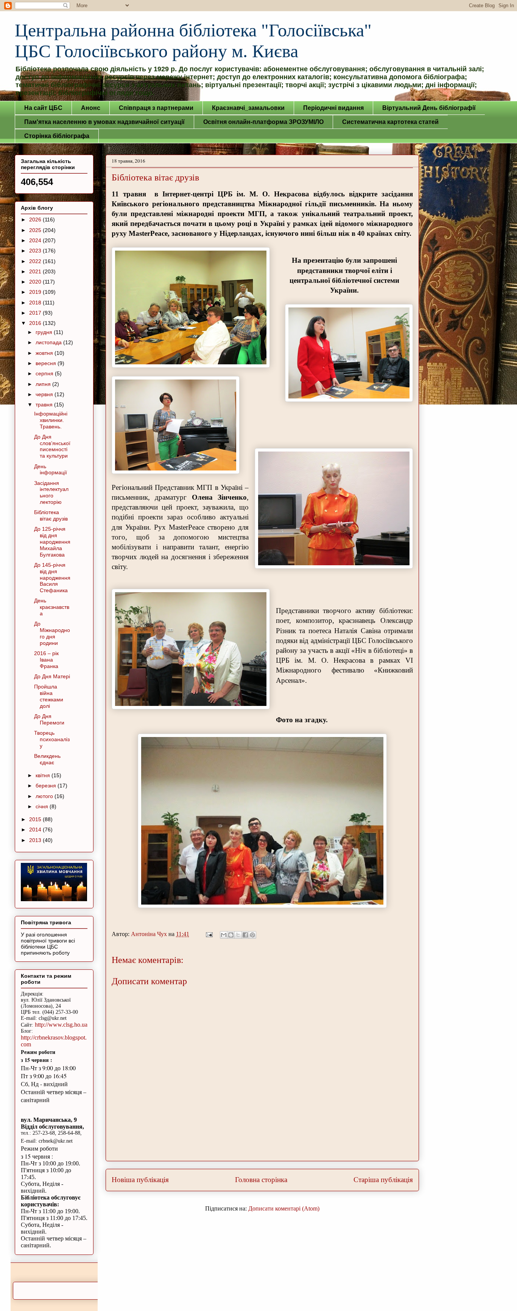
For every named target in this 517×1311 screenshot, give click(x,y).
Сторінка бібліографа (56, 136)
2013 (36, 840)
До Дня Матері (52, 676)
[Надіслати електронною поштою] (223, 935)
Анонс (90, 108)
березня (47, 786)
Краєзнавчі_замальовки (248, 108)
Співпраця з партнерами (156, 108)
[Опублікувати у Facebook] (245, 935)
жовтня (45, 353)
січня (43, 806)
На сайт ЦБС (43, 108)
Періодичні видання (333, 108)
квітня (43, 775)
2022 (36, 261)
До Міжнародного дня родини (52, 633)
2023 (36, 251)
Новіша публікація (140, 1180)
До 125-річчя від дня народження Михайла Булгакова (52, 541)
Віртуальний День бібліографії (429, 108)
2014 (36, 829)
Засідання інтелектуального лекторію (51, 492)
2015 (36, 819)
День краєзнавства (51, 606)
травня (45, 404)
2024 (36, 240)
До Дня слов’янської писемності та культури (52, 446)
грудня (45, 332)
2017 (36, 313)
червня (45, 394)
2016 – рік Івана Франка (46, 659)
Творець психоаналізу (52, 739)
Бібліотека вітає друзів (51, 515)
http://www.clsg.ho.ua (61, 1024)
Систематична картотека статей (390, 122)
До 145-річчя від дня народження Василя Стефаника (52, 577)
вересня (47, 363)
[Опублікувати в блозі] (231, 935)
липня (44, 384)
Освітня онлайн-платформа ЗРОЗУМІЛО (263, 122)
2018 (36, 303)
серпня (45, 373)
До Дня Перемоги (49, 719)
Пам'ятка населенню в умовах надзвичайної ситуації (104, 122)
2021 (36, 271)
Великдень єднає (47, 759)
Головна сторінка (261, 1180)
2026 (36, 219)
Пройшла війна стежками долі (48, 696)
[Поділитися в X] (238, 935)
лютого (45, 796)
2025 (36, 230)
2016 (36, 323)
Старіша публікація (383, 1180)
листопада (49, 342)
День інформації (50, 469)
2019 (36, 292)
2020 (36, 282)
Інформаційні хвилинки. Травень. (50, 420)
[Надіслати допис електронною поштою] (208, 934)
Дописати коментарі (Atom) (283, 1208)
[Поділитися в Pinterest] (252, 935)
